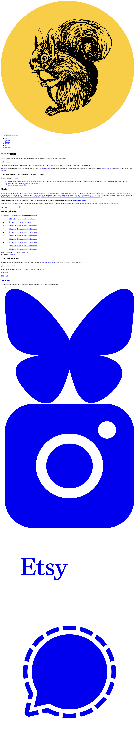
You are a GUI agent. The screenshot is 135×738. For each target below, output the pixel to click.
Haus (54, 195)
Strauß (54, 197)
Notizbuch (124, 195)
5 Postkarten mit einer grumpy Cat (15, 185)
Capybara (49, 193)
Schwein (33, 197)
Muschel (118, 195)
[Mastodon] (5, 288)
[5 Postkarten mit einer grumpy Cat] (67, 183)
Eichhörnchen (81, 193)
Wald (69, 197)
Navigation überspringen (10, 135)
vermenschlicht (46, 168)
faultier (128, 193)
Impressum (4, 272)
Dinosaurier (68, 193)
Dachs (62, 193)
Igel (68, 195)
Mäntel (117, 168)
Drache (74, 193)
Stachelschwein (47, 197)
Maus (108, 195)
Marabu (103, 195)
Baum (17, 193)
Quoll (14, 197)
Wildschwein (82, 197)
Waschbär (74, 197)
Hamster (46, 195)
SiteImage (39, 197)
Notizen (7, 140)
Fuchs (25, 195)
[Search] (20, 207)
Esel (117, 193)
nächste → (26, 252)
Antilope (12, 193)
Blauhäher (29, 193)
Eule (120, 193)
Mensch (113, 195)
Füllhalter (30, 195)
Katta (76, 195)
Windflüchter (90, 197)
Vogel (59, 197)
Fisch (10, 195)
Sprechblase (100, 193)
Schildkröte (20, 197)
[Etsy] (44, 607)
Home (7, 138)
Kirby (12, 269)
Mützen (104, 168)
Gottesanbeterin (38, 195)
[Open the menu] (1, 135)
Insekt (72, 195)
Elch (105, 193)
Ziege (100, 197)
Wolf (96, 197)
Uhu (62, 197)
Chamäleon (56, 193)
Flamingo (15, 195)
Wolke (99, 195)
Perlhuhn (4, 197)
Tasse (124, 193)
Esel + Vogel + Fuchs (48, 262)
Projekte (7, 142)
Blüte (41, 193)
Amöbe (6, 193)
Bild (24, 193)
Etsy (83, 262)
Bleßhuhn (36, 193)
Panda (130, 195)
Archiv (7, 143)
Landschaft (85, 195)
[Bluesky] (69, 403)
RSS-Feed (4, 276)
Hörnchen (63, 195)
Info (6, 145)
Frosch (20, 195)
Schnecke (27, 197)
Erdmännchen (111, 193)
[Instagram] (69, 527)
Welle (95, 195)
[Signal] (69, 735)
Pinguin (9, 197)
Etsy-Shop (14, 178)
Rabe (66, 197)
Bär (44, 193)
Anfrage (76, 203)
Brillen (109, 168)
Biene (21, 193)
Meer (91, 195)
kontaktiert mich (79, 200)
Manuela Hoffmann (23, 269)
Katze (80, 195)
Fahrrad (3, 170)
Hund (58, 195)
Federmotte (4, 195)
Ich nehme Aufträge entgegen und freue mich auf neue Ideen (99, 203)
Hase (51, 195)
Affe (2, 193)
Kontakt (7, 147)
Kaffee (93, 193)
